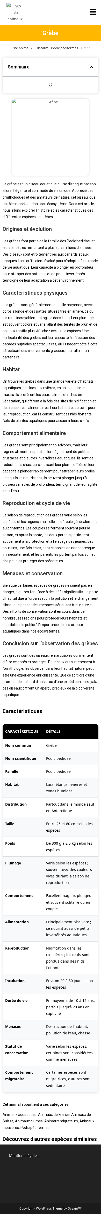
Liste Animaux (21, 48)
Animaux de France (54, 1114)
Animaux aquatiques (20, 1114)
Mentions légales (24, 1155)
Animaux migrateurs (61, 1121)
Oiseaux (41, 48)
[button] (93, 12)
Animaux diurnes (29, 1121)
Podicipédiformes (64, 48)
